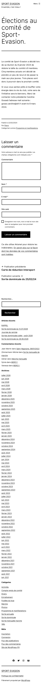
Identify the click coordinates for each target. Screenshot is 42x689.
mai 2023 (5, 503)
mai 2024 (5, 463)
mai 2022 (5, 544)
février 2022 (6, 554)
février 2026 (6, 392)
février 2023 (6, 513)
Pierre (6, 125)
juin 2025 (5, 419)
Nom (4, 184)
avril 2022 (5, 547)
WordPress (25, 680)
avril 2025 (5, 426)
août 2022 (5, 534)
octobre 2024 (7, 446)
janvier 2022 (6, 557)
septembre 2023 (8, 490)
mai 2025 (5, 422)
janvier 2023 (6, 517)
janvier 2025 (6, 436)
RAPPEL (4, 325)
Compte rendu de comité (11, 590)
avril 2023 (5, 507)
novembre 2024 (8, 443)
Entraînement (7, 597)
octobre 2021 (7, 567)
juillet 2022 (5, 537)
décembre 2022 (8, 520)
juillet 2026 (5, 375)
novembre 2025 (8, 402)
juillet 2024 (6, 456)
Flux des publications (10, 641)
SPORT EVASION (10, 3)
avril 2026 (5, 385)
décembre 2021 (7, 561)
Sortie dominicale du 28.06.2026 (14, 339)
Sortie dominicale (8, 617)
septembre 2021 (8, 571)
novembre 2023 (8, 483)
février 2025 (6, 433)
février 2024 (6, 473)
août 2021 (5, 574)
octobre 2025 (7, 406)
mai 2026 (5, 382)
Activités (5, 587)
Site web (5, 209)
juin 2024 (5, 459)
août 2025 (5, 412)
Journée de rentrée (9, 332)
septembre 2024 (8, 449)
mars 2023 (5, 510)
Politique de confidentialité (12, 676)
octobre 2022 (7, 527)
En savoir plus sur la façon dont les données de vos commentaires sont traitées (19, 251)
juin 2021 (5, 577)
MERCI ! (14, 362)
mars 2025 (5, 429)
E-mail (4, 197)
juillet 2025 (5, 416)
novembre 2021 (7, 564)
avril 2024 (5, 466)
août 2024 (5, 453)
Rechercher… (7, 299)
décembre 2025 (8, 399)
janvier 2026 (6, 396)
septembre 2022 (8, 530)
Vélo (3, 624)
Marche (4, 604)
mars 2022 (5, 550)
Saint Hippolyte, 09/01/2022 (27, 349)
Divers (4, 594)
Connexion (5, 637)
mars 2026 (5, 389)
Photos (4, 607)
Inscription (5, 634)
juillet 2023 (5, 497)
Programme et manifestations (27, 128)
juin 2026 (5, 379)
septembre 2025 (8, 409)
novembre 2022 (8, 523)
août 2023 (5, 493)
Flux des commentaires (11, 644)
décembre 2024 (8, 439)
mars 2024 (5, 470)
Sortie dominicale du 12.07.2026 (14, 329)
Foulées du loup (7, 601)
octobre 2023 (7, 486)
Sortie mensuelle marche (11, 621)
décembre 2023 (8, 480)
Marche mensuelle (19, 359)
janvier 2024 (6, 476)
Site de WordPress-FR (10, 647)
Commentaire (7, 160)
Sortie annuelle (7, 614)
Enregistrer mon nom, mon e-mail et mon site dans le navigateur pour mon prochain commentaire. (21, 224)
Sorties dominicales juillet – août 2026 (17, 336)
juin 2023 (5, 500)
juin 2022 (5, 540)
